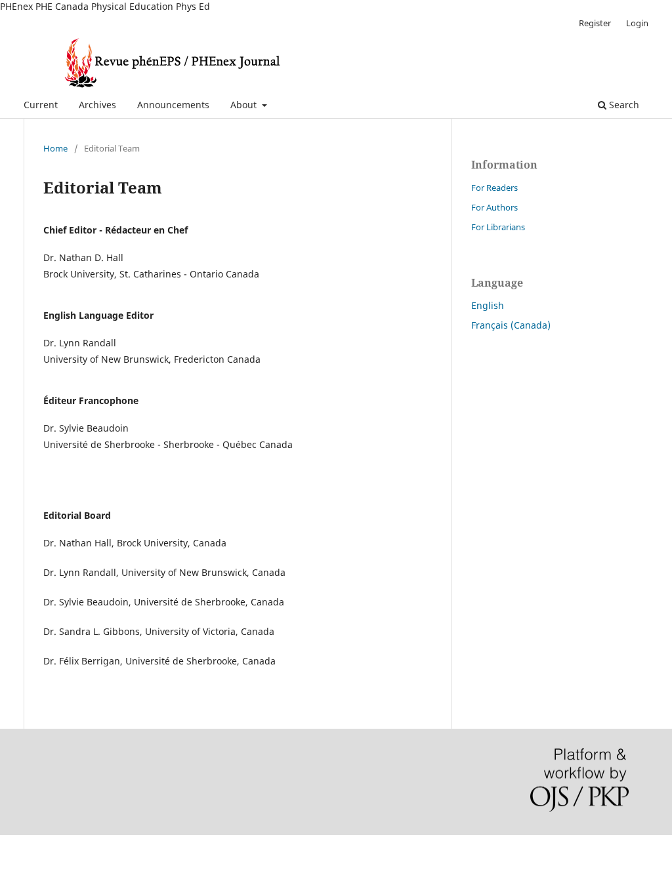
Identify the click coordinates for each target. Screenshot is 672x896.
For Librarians (498, 227)
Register (595, 23)
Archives (97, 104)
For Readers (494, 187)
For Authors (494, 207)
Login (637, 23)
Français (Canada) (511, 325)
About (244, 104)
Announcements (173, 104)
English (487, 305)
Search (622, 104)
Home (55, 148)
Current (41, 104)
